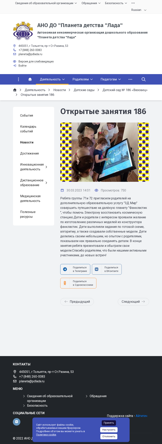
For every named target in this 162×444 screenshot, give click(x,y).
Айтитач (141, 416)
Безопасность (37, 405)
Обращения (98, 396)
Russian (136, 9)
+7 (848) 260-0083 (30, 50)
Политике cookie (46, 434)
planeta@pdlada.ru (30, 54)
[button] (139, 152)
